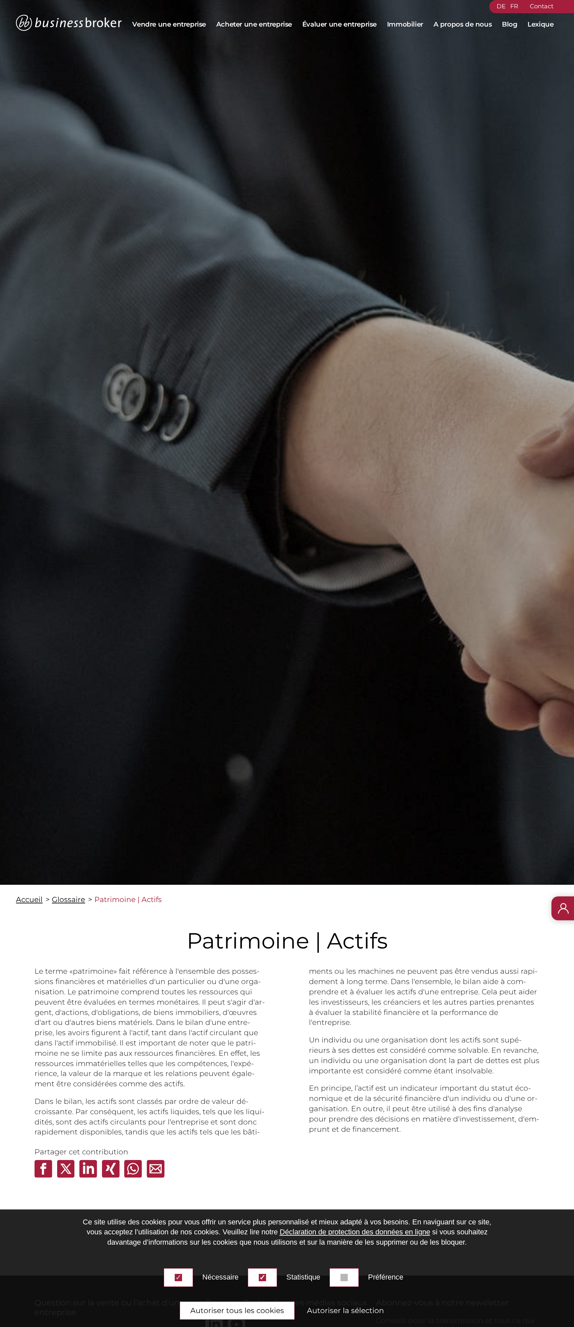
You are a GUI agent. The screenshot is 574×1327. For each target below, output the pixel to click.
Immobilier (405, 24)
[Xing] (112, 1175)
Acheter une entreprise (254, 24)
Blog (509, 24)
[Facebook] (44, 1175)
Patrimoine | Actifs (128, 899)
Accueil (29, 899)
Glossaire (68, 899)
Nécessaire (220, 1277)
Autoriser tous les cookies (237, 1310)
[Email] (155, 1175)
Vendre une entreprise (169, 24)
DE (501, 6)
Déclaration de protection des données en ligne (355, 1232)
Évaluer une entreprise (339, 24)
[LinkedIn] (89, 1175)
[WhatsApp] (134, 1175)
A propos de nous (462, 24)
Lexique (540, 24)
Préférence (385, 1277)
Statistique (303, 1277)
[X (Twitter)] (67, 1175)
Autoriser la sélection (345, 1310)
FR (514, 6)
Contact (541, 6)
